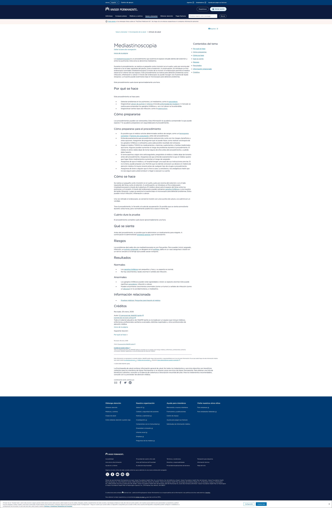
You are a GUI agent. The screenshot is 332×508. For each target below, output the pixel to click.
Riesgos (196, 62)
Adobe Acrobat (140, 497)
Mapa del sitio (201, 465)
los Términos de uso (129, 360)
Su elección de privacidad (143, 465)
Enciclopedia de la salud (138, 32)
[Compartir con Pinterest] (130, 382)
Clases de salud (110, 416)
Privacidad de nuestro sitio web (145, 459)
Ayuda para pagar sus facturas (217, 2)
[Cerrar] (329, 504)
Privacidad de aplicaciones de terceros (178, 465)
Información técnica (203, 462)
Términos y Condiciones (50, 506)
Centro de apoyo (127, 2)
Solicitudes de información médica (178, 424)
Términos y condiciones (174, 459)
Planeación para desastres (205, 459)
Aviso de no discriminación (113, 462)
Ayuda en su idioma (111, 465)
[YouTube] (117, 474)
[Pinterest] (122, 474)
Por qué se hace (120, 335)
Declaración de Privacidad (65, 506)
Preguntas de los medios (144, 440)
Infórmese (109, 16)
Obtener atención (166, 16)
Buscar (223, 16)
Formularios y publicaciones (176, 411)
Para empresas (202, 407)
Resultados (197, 65)
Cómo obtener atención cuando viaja (117, 420)
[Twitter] (107, 474)
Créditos (196, 72)
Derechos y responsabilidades (176, 462)
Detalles (207, 492)
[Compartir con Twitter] (125, 382)
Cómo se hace (198, 55)
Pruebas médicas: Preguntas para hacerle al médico (140, 300)
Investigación (140, 420)
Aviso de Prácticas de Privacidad (146, 462)
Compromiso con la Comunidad (147, 424)
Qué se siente (198, 59)
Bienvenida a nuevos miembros (177, 407)
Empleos (139, 436)
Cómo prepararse (199, 52)
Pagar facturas (181, 16)
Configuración (249, 504)
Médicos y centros (136, 16)
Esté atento (112, 21)
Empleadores (200, 2)
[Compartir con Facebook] (120, 382)
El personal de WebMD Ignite (126, 344)
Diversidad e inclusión (143, 428)
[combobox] (203, 16)
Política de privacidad (144, 360)
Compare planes (121, 16)
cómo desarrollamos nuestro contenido (168, 360)
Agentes (189, 2)
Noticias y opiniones (143, 416)
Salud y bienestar (151, 16)
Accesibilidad (109, 459)
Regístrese (203, 9)
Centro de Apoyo (172, 416)
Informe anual (140, 432)
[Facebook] (112, 474)
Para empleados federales (206, 411)
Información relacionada (202, 69)
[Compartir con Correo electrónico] (115, 382)
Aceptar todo (261, 504)
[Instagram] (127, 474)
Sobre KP (139, 407)
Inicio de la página (121, 327)
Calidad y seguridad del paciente (147, 411)
